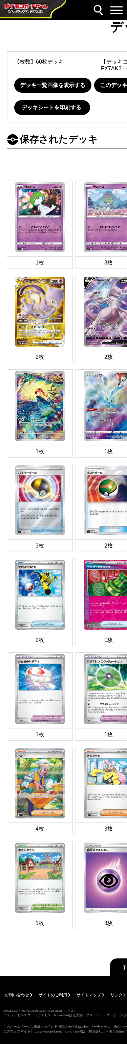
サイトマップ (89, 995)
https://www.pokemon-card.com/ (56, 1031)
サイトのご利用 (53, 995)
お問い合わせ (17, 995)
